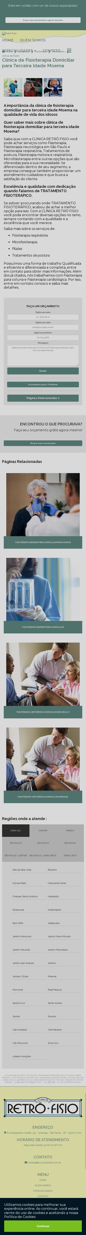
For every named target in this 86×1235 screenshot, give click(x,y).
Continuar (43, 1226)
